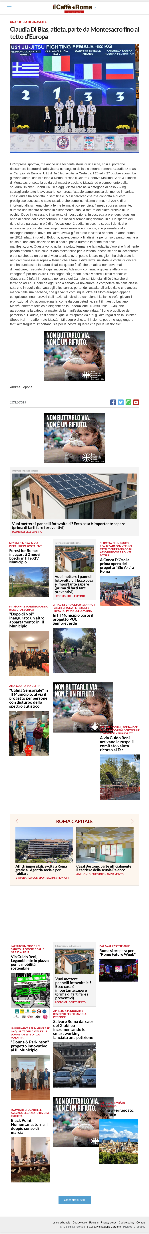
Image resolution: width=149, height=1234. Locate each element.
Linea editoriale (61, 1222)
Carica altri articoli (74, 1200)
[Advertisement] (118, 668)
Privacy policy (108, 1222)
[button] (16, 821)
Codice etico (80, 1222)
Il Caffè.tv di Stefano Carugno (104, 1226)
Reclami (93, 1222)
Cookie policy (126, 1222)
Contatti (140, 1222)
